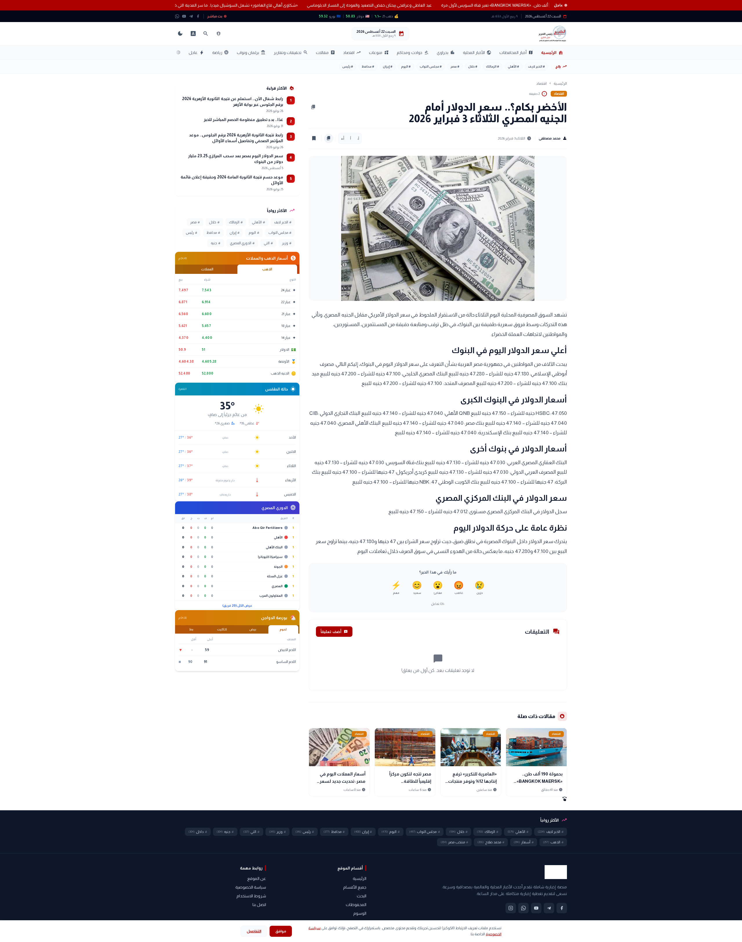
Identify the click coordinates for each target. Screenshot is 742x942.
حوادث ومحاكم (412, 52)
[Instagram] (510, 908)
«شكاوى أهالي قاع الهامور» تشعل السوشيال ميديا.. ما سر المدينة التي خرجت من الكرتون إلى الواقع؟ (181, 5)
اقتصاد (352, 52)
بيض (252, 629)
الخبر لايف (536, 66)
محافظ (368, 66)
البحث (361, 896)
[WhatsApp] (177, 16)
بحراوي (446, 52)
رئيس (347, 66)
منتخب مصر (454, 842)
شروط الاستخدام (251, 896)
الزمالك (492, 66)
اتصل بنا (259, 904)
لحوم (283, 629)
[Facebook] (198, 16)
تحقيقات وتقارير (291, 52)
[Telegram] (191, 16)
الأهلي (513, 66)
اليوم (406, 66)
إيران (387, 66)
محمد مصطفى (553, 138)
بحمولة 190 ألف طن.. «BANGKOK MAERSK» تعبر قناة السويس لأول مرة (473, 5)
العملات (207, 269)
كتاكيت (222, 629)
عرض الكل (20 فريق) (237, 605)
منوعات (379, 52)
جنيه (215, 243)
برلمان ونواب (251, 52)
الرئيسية (552, 52)
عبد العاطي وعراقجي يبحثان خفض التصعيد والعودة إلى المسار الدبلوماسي (338, 5)
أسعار (524, 842)
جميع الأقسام (354, 887)
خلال (472, 66)
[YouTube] (184, 16)
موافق (280, 931)
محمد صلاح (490, 842)
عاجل (196, 52)
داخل (197, 832)
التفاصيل (254, 931)
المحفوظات (356, 904)
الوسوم (359, 913)
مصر (454, 66)
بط (191, 629)
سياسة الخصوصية (250, 887)
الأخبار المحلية (477, 52)
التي (268, 243)
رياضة (220, 52)
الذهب (267, 269)
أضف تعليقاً (334, 631)
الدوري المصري (242, 243)
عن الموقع (256, 878)
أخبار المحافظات (516, 52)
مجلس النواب (431, 66)
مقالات (325, 52)
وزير (286, 243)
